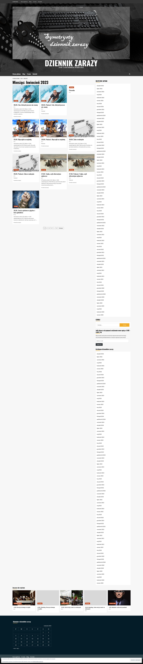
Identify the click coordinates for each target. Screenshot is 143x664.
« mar (14, 648)
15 (43, 638)
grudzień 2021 (100, 252)
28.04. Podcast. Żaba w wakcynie (24, 174)
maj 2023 (99, 201)
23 (48, 642)
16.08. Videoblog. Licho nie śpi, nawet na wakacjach (95, 608)
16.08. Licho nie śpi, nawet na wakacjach (71, 607)
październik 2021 (101, 258)
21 (37, 642)
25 (21, 645)
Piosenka (72, 90)
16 (48, 638)
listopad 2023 (100, 184)
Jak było (15, 101)
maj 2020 (99, 309)
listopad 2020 (100, 291)
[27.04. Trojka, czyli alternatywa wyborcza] (53, 163)
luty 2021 (99, 282)
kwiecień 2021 (100, 276)
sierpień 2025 (100, 121)
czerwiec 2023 (100, 198)
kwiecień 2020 (100, 312)
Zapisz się (99, 344)
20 (32, 642)
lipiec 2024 (99, 160)
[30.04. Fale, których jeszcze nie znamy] (26, 94)
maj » (17, 648)
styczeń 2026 (100, 106)
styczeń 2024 (100, 178)
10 (15, 638)
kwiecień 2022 (100, 240)
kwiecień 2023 (100, 204)
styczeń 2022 (100, 249)
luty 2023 (99, 210)
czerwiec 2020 (100, 306)
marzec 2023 (100, 207)
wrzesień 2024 (100, 154)
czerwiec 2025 (100, 127)
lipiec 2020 (99, 303)
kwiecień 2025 (100, 133)
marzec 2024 (100, 172)
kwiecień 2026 (100, 97)
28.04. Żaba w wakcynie (76, 139)
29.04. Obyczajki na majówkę (23, 139)
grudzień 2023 (100, 181)
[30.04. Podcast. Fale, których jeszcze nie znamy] (53, 94)
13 (32, 638)
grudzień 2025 (100, 109)
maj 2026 (99, 94)
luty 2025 (99, 139)
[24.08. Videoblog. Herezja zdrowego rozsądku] (47, 597)
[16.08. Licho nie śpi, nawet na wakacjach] (71, 597)
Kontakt (40, 1)
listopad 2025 (100, 112)
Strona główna (24, 1)
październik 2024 (101, 151)
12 (27, 638)
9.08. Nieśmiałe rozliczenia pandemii (118, 607)
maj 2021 (99, 273)
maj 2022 (99, 237)
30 (48, 645)
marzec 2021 (100, 279)
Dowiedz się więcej (17, 116)
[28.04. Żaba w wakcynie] (81, 128)
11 (21, 638)
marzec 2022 (100, 243)
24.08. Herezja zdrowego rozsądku (22, 607)
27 (32, 645)
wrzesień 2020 (100, 297)
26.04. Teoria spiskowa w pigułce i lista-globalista (24, 211)
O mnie (34, 1)
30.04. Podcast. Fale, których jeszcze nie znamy (53, 106)
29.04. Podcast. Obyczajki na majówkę (53, 139)
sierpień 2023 (100, 192)
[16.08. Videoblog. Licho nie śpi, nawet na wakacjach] (95, 597)
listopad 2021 (100, 255)
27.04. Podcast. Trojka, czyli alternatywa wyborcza (78, 175)
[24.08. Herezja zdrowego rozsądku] (24, 597)
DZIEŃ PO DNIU (65, 603)
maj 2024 (99, 166)
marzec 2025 (100, 136)
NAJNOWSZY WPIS (17, 603)
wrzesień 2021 (100, 261)
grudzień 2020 (100, 288)
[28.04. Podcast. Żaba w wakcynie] (26, 163)
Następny (61, 228)
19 (27, 642)
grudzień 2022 (100, 216)
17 (15, 642)
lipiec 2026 (99, 88)
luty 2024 (99, 175)
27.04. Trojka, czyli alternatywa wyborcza (51, 175)
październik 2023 (101, 187)
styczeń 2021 (100, 285)
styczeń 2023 (100, 213)
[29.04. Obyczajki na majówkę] (26, 128)
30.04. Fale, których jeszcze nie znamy (26, 105)
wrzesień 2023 (100, 190)
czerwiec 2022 (100, 234)
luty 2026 (99, 103)
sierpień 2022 (100, 228)
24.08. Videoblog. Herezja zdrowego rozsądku (46, 608)
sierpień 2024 (100, 157)
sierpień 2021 (100, 264)
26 (27, 645)
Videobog (44, 101)
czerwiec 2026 (100, 91)
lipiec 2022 (99, 231)
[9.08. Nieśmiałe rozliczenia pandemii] (119, 597)
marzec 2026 (100, 100)
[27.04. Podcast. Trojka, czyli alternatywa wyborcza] (81, 163)
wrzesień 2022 (100, 225)
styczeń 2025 (100, 142)
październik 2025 (101, 115)
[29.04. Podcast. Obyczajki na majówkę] (53, 128)
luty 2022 (99, 246)
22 (43, 642)
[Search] (130, 74)
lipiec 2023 (99, 195)
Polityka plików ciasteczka (38, 661)
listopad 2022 (100, 219)
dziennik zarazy (71, 62)
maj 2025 (99, 130)
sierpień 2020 (100, 300)
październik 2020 (101, 294)
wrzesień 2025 (100, 118)
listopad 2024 (100, 148)
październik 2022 (101, 222)
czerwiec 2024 (100, 163)
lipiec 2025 (99, 124)
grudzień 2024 (100, 145)
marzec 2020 (100, 315)
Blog (30, 1)
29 (43, 645)
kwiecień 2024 (100, 169)
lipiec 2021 (99, 267)
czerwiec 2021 (100, 270)
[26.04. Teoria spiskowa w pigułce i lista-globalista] (26, 199)
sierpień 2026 (100, 85)
